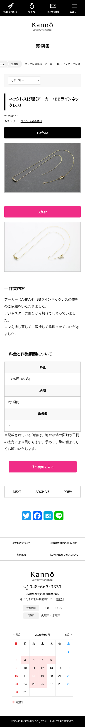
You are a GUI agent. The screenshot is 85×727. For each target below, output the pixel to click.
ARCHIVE (42, 491)
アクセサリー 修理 (42, 27)
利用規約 (21, 554)
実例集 (32, 12)
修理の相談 (53, 12)
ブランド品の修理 (31, 121)
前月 (18, 634)
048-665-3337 (45, 586)
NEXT (17, 491)
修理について (10, 12)
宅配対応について (21, 543)
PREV (68, 491)
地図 (60, 599)
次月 (67, 634)
